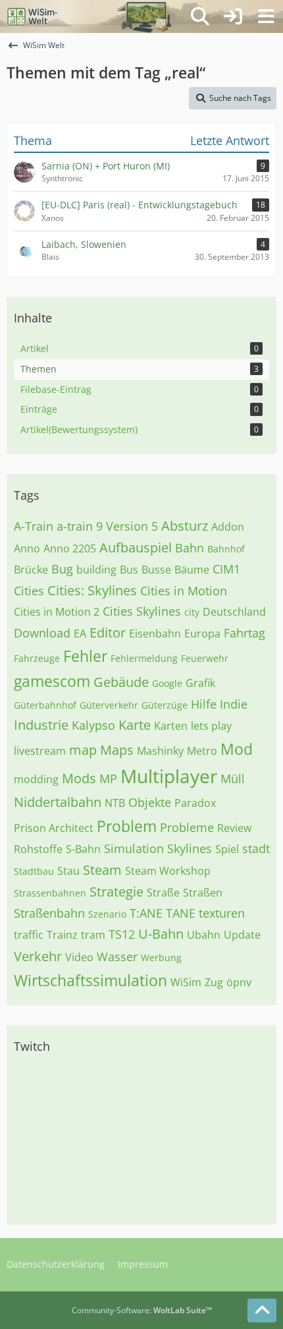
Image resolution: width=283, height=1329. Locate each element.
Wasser (117, 956)
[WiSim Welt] (32, 16)
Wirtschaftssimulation (90, 980)
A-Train (33, 526)
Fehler (85, 655)
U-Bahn (161, 934)
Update (242, 935)
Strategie (116, 892)
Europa (202, 633)
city (191, 612)
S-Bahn (83, 849)
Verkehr (38, 956)
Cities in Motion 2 (56, 612)
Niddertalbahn (57, 802)
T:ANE (146, 913)
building (96, 569)
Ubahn (203, 935)
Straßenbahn (49, 913)
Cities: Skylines (92, 590)
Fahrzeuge (37, 658)
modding (36, 779)
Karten (171, 726)
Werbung (161, 957)
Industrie (41, 725)
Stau (68, 871)
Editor (108, 632)
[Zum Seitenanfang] (261, 1310)
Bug (62, 569)
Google (167, 683)
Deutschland (234, 612)
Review (234, 828)
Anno (27, 548)
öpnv (238, 982)
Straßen (202, 892)
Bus (129, 569)
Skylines (189, 848)
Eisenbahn (155, 633)
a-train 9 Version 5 (107, 526)
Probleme (187, 827)
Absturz (184, 526)
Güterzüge (165, 705)
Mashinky (160, 751)
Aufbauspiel (135, 547)
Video (79, 957)
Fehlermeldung (144, 658)
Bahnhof (226, 549)
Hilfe (204, 704)
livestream (40, 751)
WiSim (185, 982)
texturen (222, 913)
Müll (232, 778)
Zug (214, 982)
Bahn (189, 548)
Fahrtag (244, 633)
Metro (202, 751)
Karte (134, 725)
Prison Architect (53, 828)
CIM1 (226, 569)
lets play (211, 726)
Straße (163, 892)
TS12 (122, 934)
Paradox (195, 803)
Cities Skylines (142, 611)
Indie (233, 704)
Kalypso (93, 725)
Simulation (134, 848)
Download (42, 633)
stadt (256, 848)
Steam (102, 870)
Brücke (31, 569)
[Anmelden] (233, 16)
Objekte (149, 802)
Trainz (62, 935)
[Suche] (200, 16)
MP (108, 778)
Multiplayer (168, 775)
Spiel (227, 849)
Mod (236, 748)
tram (93, 935)
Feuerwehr (204, 658)
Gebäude (121, 682)
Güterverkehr (109, 705)
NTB (115, 803)
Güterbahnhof (45, 705)
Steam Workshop (168, 871)
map (83, 750)
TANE (180, 913)
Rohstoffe (38, 849)
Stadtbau (34, 871)
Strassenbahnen (50, 893)
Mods (79, 778)
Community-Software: (142, 1310)
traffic (28, 935)
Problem (127, 826)
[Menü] (266, 16)
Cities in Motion (183, 591)
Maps (117, 750)
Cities (29, 591)
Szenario (107, 914)
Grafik (200, 683)
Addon (227, 526)
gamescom (52, 681)
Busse (156, 569)
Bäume (191, 569)
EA (80, 633)
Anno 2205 (69, 548)
